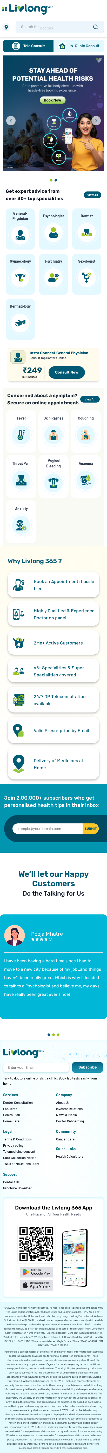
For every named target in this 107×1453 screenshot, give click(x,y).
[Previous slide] (11, 120)
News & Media (66, 1115)
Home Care (11, 1121)
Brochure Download (17, 1188)
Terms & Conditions (17, 1139)
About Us (62, 1102)
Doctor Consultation (18, 1102)
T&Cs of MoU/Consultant (21, 1164)
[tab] (28, 46)
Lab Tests (10, 1109)
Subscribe (87, 1067)
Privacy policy (13, 1145)
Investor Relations (69, 1109)
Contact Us (11, 1182)
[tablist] (53, 46)
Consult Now (66, 372)
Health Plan (11, 1115)
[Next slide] (96, 120)
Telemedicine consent (19, 1151)
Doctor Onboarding (70, 1121)
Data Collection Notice (19, 1158)
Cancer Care (65, 1139)
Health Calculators (69, 1156)
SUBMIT (91, 828)
